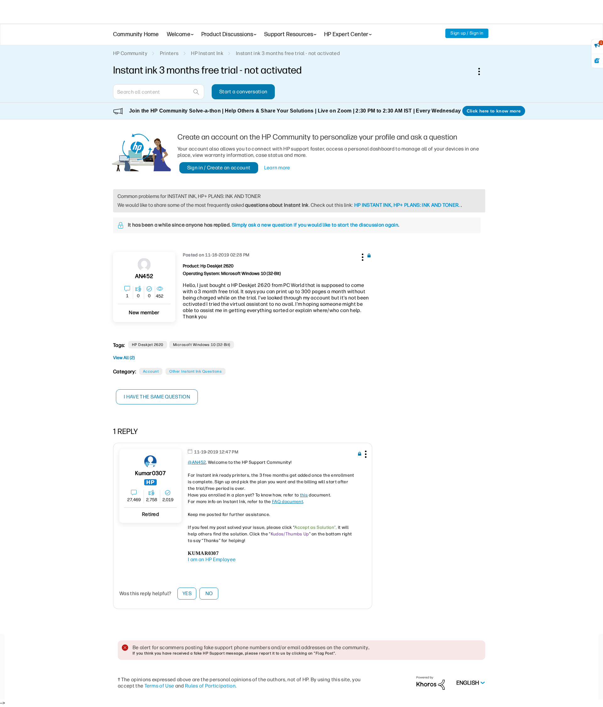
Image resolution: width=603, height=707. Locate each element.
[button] (362, 256)
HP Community (130, 53)
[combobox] (158, 91)
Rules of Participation (210, 686)
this (304, 495)
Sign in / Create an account (219, 168)
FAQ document (287, 501)
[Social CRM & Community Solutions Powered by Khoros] (430, 682)
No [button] (209, 593)
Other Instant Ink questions (195, 371)
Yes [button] (187, 593)
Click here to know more (494, 110)
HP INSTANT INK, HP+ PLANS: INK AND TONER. (407, 205)
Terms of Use (159, 686)
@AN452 (197, 462)
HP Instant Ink (207, 53)
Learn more (277, 168)
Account (151, 371)
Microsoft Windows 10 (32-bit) (201, 345)
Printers (169, 53)
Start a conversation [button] (243, 92)
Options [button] (482, 71)
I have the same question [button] (157, 397)
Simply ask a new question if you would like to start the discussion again (315, 225)
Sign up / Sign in (466, 33)
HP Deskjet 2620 (147, 345)
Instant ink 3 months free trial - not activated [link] (288, 53)
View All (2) (124, 357)
